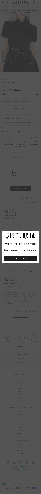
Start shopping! (20, 258)
